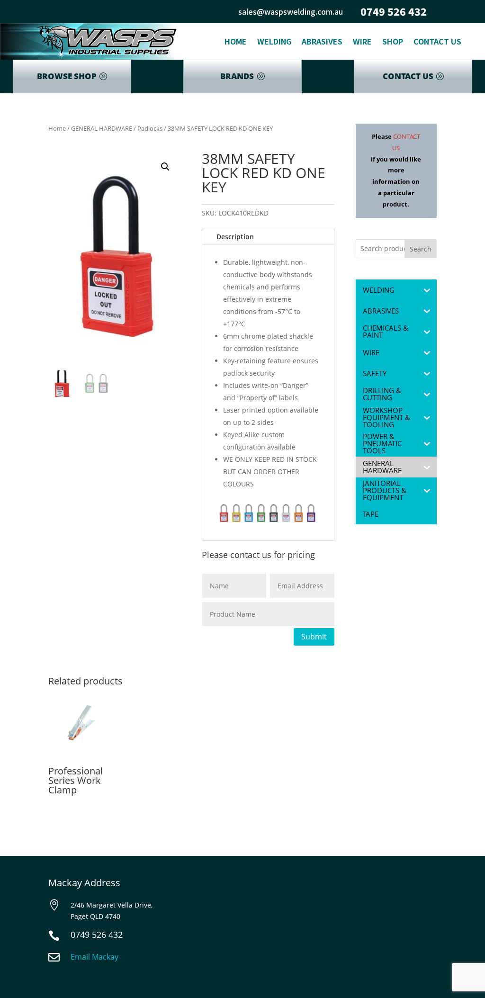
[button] (165, 166)
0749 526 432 (393, 11)
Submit (314, 636)
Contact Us (437, 41)
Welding (274, 41)
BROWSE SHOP (67, 76)
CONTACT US (408, 76)
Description (235, 236)
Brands (237, 76)
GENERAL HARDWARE (101, 128)
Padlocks (149, 128)
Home (236, 41)
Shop (392, 41)
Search (420, 248)
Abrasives (322, 41)
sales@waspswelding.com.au (290, 11)
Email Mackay (94, 957)
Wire (362, 41)
